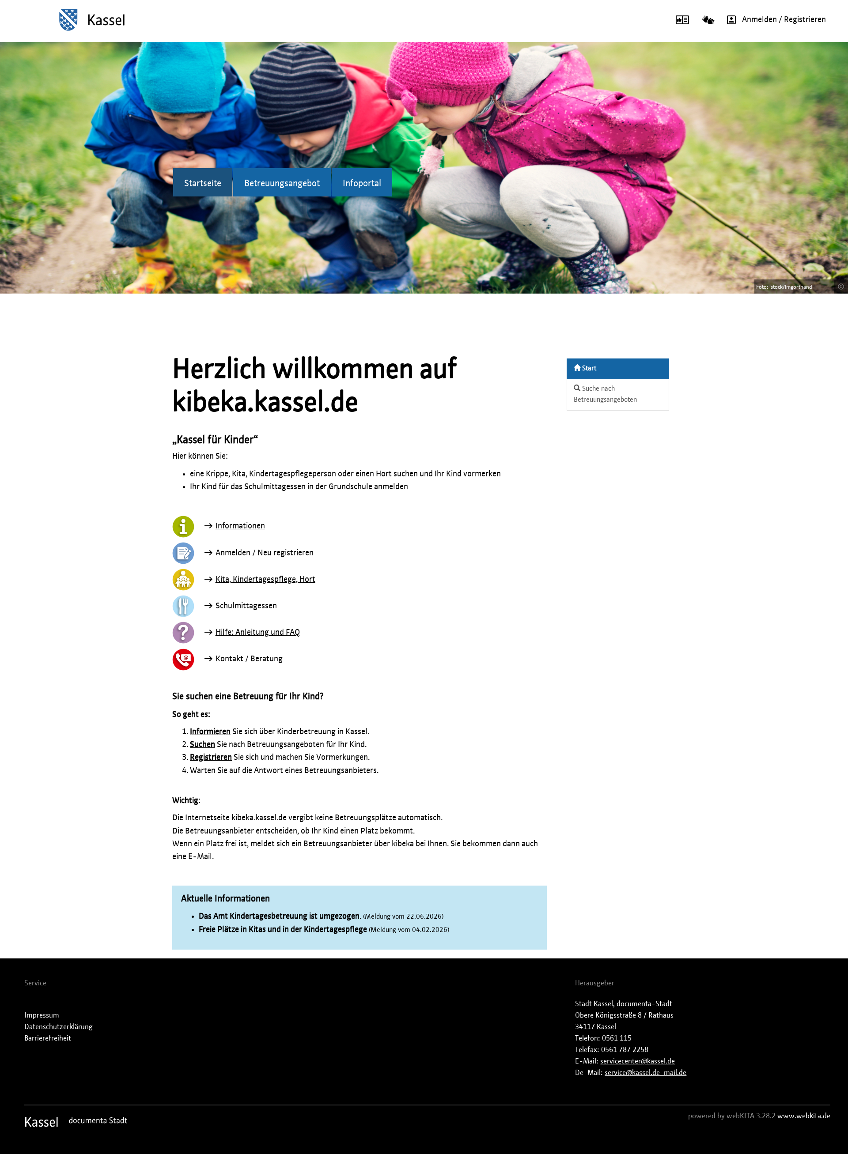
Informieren (210, 732)
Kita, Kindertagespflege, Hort (265, 580)
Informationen (240, 526)
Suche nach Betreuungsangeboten (605, 394)
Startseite (202, 183)
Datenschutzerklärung (58, 1026)
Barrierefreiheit (47, 1038)
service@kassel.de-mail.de (645, 1072)
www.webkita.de (803, 1116)
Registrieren (211, 758)
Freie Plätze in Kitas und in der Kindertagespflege (283, 930)
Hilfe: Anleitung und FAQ (258, 633)
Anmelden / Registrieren (784, 20)
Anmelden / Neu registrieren (265, 553)
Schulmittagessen (246, 606)
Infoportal (362, 183)
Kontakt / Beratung (249, 659)
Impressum (41, 1015)
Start (588, 368)
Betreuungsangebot (282, 183)
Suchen (202, 745)
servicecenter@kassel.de (637, 1061)
